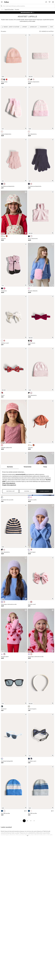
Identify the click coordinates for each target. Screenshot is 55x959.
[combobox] (28, 6)
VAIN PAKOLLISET (10, 491)
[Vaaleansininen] (2, 759)
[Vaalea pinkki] (2, 79)
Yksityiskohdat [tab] (27, 467)
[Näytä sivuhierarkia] (2, 9)
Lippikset (24, 27)
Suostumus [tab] (10, 467)
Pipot (51, 27)
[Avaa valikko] (2, 2)
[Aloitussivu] (7, 2)
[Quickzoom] (26, 76)
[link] (46, 2)
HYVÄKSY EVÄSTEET (44, 491)
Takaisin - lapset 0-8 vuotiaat (11, 27)
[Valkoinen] (29, 706)
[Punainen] (31, 340)
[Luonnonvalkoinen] (2, 340)
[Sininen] (4, 236)
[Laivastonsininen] (4, 79)
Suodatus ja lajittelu (47, 31)
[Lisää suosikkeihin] (26, 35)
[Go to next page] (34, 820)
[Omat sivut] (46, 2)
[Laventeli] (29, 550)
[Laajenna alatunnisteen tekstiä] (27, 834)
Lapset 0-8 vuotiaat (9, 9)
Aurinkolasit (33, 27)
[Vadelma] (6, 79)
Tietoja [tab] (45, 467)
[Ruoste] (6, 236)
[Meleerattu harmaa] (2, 811)
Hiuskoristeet (43, 27)
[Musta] (29, 340)
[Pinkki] (29, 79)
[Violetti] (29, 497)
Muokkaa (26, 491)
